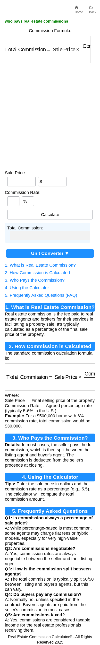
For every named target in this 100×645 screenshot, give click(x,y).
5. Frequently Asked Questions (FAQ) (41, 295)
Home (79, 10)
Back (92, 10)
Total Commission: (25, 228)
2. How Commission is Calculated (37, 272)
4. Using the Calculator (27, 287)
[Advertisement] (50, 115)
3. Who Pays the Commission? (35, 280)
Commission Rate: (23, 192)
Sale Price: (15, 172)
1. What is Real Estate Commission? (40, 265)
